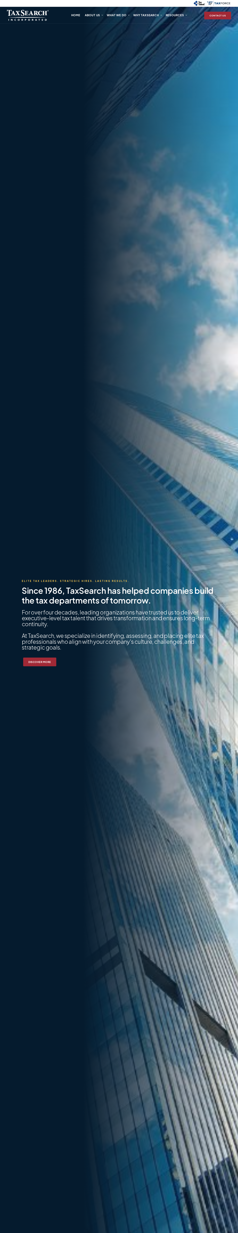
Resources (175, 15)
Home (75, 15)
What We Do (116, 15)
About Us (92, 15)
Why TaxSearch (146, 15)
